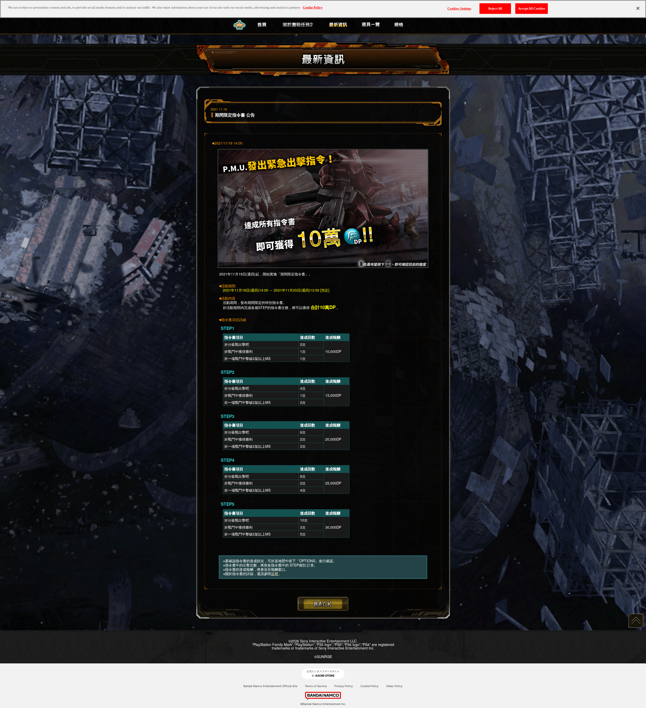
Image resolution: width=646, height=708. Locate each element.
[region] (323, 9)
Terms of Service (316, 686)
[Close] (637, 8)
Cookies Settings (459, 8)
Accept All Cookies (531, 8)
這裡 (274, 573)
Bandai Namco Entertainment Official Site (270, 686)
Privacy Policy (343, 686)
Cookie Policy (369, 686)
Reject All (495, 8)
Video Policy (394, 686)
